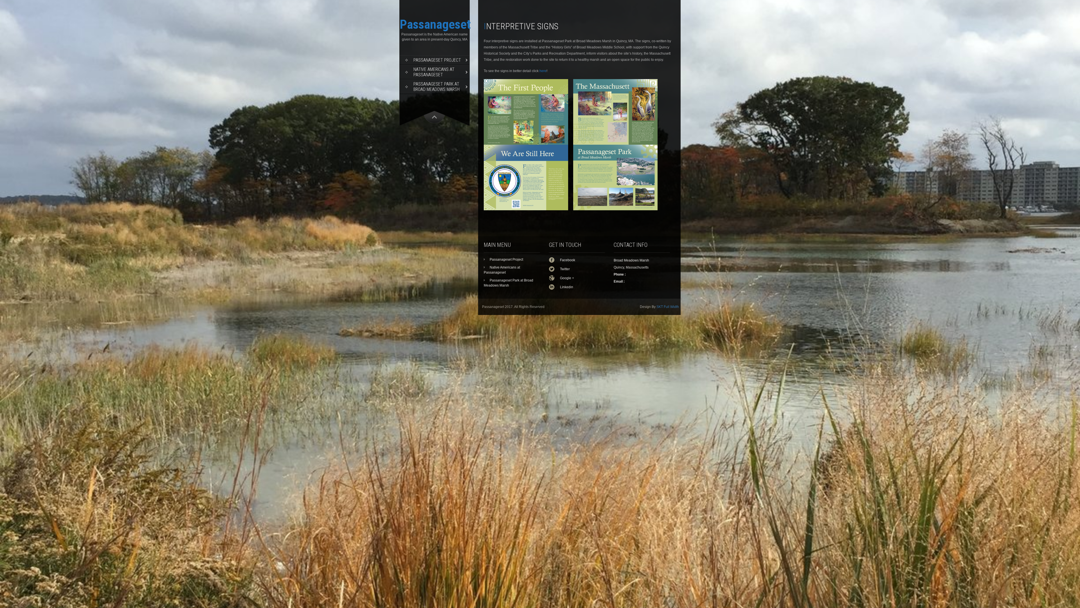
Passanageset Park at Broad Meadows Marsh (436, 86)
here (542, 71)
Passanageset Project (437, 60)
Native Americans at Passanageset (433, 72)
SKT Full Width (667, 307)
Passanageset (435, 24)
